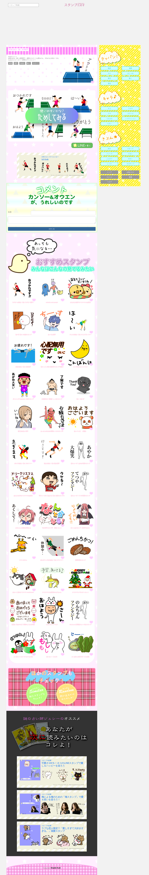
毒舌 (109, 78)
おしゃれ (130, 73)
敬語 (109, 68)
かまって (130, 148)
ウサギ (130, 108)
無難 (130, 68)
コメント (109, 177)
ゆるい (130, 159)
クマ (109, 113)
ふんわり (109, 159)
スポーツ (36, 63)
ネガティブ (130, 164)
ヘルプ (109, 182)
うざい (109, 123)
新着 (130, 177)
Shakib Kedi (55, 868)
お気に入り (130, 172)
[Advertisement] (74, 27)
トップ (109, 172)
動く (28, 63)
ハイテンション (130, 118)
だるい (130, 154)
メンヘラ (109, 154)
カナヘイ (130, 113)
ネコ (109, 108)
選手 (15, 63)
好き (109, 148)
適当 (109, 83)
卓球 (10, 63)
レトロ (109, 164)
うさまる (109, 118)
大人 (109, 73)
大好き (22, 63)
